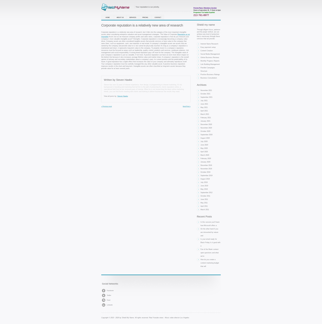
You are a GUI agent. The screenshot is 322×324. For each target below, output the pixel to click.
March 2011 (204, 209)
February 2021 (205, 118)
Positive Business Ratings (210, 74)
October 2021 (205, 94)
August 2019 (205, 179)
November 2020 (206, 128)
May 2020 (204, 148)
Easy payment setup (208, 47)
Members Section (210, 8)
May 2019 (204, 189)
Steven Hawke (124, 79)
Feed (108, 300)
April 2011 (204, 206)
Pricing (145, 17)
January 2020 (205, 162)
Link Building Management (210, 64)
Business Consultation (208, 78)
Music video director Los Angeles (177, 318)
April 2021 (204, 111)
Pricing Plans (198, 8)
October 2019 (205, 172)
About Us (120, 17)
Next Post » (187, 106)
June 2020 (204, 145)
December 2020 (206, 124)
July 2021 (204, 101)
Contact (158, 17)
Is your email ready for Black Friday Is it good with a (210, 242)
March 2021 (204, 114)
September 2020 (206, 135)
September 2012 (206, 192)
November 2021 (206, 90)
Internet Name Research (209, 44)
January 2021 (205, 121)
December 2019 (206, 165)
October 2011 (205, 196)
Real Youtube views (156, 318)
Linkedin (110, 305)
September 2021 (206, 97)
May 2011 (204, 203)
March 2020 (204, 155)
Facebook (110, 290)
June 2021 (204, 104)
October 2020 (205, 131)
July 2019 (204, 182)
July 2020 (204, 141)
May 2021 (204, 107)
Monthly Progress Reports (209, 61)
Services (132, 17)
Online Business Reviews (209, 57)
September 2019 (206, 175)
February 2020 (205, 158)
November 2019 (206, 169)
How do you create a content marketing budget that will (209, 263)
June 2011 (204, 199)
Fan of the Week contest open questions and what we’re (209, 252)
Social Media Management (210, 54)
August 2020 (205, 138)
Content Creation (206, 51)
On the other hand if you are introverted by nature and (209, 232)
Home (108, 17)
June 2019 (204, 186)
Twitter (109, 295)
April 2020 (204, 152)
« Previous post (106, 106)
